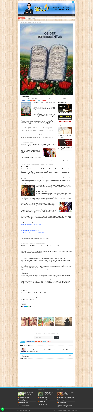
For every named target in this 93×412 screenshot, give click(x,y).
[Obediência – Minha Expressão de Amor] (63, 321)
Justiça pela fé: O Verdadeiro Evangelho (65, 112)
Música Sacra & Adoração (24, 397)
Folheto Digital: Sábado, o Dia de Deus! (65, 123)
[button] (2, 409)
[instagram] (66, 2)
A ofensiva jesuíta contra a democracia (44, 399)
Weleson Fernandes (24, 98)
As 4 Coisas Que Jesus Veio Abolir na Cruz (64, 135)
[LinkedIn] (63, 2)
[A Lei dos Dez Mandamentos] (29, 321)
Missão (67, 14)
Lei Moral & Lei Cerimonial (26, 356)
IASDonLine (22, 301)
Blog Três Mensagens (43, 397)
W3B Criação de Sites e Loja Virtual (72, 410)
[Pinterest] (62, 2)
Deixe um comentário (59, 98)
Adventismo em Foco (62, 403)
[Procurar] (73, 2)
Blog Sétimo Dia (42, 402)
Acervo (56, 14)
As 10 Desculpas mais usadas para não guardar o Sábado (65, 148)
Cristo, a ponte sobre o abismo (42, 404)
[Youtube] (64, 2)
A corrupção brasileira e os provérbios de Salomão (49, 393)
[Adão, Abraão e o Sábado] (46, 321)
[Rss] (59, 2)
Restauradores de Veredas (50, 98)
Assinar (56, 337)
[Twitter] (61, 2)
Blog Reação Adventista (24, 403)
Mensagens (26, 14)
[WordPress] (65, 2)
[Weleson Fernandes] (46, 8)
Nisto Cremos (32, 14)
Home (21, 15)
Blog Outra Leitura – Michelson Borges (66, 397)
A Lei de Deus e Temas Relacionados (28, 22)
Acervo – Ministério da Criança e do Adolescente (32, 18)
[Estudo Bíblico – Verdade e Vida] (21, 394)
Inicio (21, 22)
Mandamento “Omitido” (27, 288)
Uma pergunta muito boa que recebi (24, 405)
